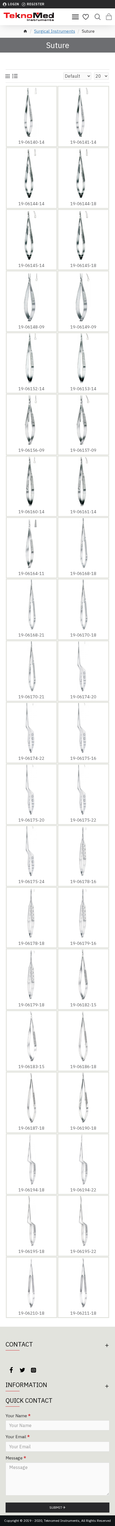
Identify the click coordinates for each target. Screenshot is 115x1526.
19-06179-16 (83, 943)
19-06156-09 (31, 450)
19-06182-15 (83, 1004)
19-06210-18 (31, 1313)
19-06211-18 (83, 1313)
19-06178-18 (31, 943)
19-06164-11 (31, 573)
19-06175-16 (83, 758)
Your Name (16, 1415)
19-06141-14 (83, 142)
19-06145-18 (83, 265)
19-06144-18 (83, 203)
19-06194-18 (31, 1190)
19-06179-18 (31, 1004)
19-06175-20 (31, 820)
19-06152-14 (31, 388)
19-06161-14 (83, 511)
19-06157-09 (83, 450)
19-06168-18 (83, 573)
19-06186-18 (83, 1066)
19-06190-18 (83, 1128)
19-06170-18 (83, 635)
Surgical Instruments (54, 31)
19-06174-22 (31, 758)
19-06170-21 (31, 696)
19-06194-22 (83, 1190)
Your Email (16, 1436)
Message (14, 1458)
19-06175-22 (83, 820)
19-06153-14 (83, 388)
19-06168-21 (31, 635)
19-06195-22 (83, 1251)
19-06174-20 (83, 696)
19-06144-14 (31, 203)
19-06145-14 (31, 265)
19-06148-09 (31, 327)
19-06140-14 (31, 142)
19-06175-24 (31, 881)
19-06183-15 (31, 1066)
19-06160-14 (31, 511)
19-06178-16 (83, 881)
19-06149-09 (83, 327)
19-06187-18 (31, 1128)
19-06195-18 (31, 1251)
